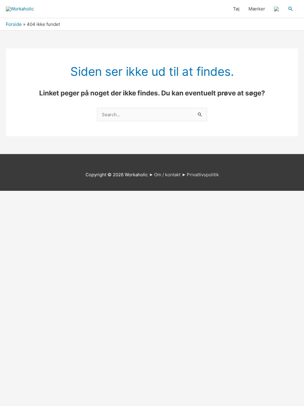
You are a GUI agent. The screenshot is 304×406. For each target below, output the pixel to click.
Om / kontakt (167, 174)
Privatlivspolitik (203, 174)
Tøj (236, 9)
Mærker (256, 9)
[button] (291, 9)
